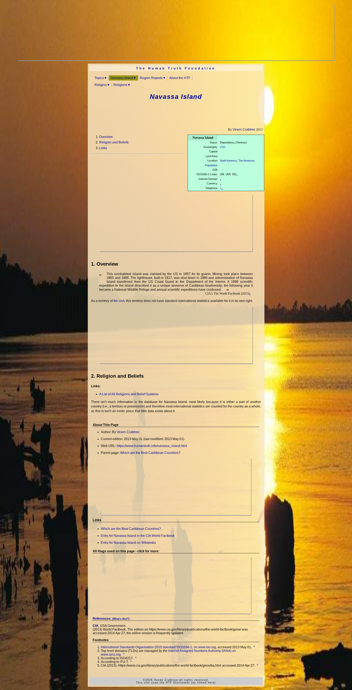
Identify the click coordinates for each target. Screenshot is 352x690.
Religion (101, 85)
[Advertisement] (140, 31)
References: (111, 618)
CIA (95, 625)
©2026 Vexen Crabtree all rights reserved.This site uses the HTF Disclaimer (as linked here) (176, 681)
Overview (106, 137)
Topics (99, 78)
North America (228, 160)
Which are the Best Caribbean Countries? (150, 452)
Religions (120, 85)
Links (103, 148)
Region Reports (151, 78)
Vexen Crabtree (244, 129)
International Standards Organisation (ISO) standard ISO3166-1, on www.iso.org (158, 647)
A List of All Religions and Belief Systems (128, 394)
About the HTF (179, 78)
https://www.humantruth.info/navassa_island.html (152, 446)
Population (211, 165)
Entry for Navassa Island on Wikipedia (128, 542)
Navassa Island (122, 78)
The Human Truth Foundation (176, 68)
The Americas (246, 160)
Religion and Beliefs (114, 142)
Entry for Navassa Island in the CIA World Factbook (138, 535)
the (118, 301)
